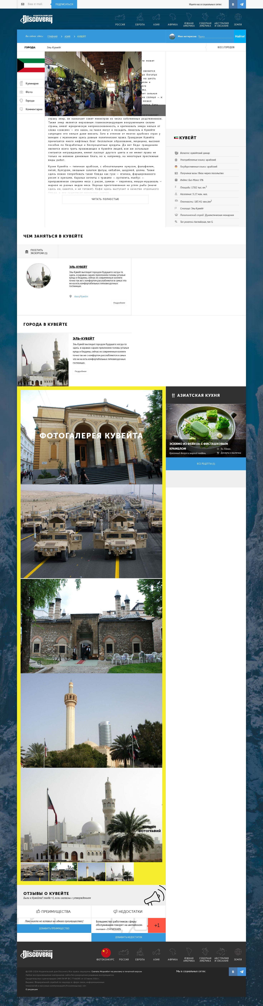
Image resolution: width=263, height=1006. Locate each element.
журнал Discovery (36, 954)
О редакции (32, 989)
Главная (52, 36)
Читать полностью (105, 199)
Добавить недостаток (128, 937)
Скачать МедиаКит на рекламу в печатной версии (116, 971)
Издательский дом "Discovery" (36, 19)
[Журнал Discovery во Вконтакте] (233, 971)
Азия (67, 36)
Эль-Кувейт (54, 47)
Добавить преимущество (54, 928)
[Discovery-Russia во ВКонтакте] (233, 4)
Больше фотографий (149, 829)
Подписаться (64, 4)
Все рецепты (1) (206, 463)
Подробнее (119, 302)
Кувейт (81, 36)
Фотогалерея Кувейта (91, 435)
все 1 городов (226, 47)
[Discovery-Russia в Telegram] (241, 4)
